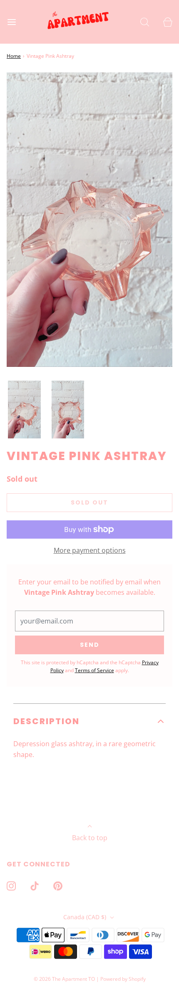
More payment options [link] (90, 550)
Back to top (89, 837)
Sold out (89, 502)
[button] (24, 409)
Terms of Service (94, 670)
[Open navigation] (11, 21)
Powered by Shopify (123, 978)
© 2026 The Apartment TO (64, 978)
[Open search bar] (144, 21)
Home (14, 55)
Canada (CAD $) (85, 917)
